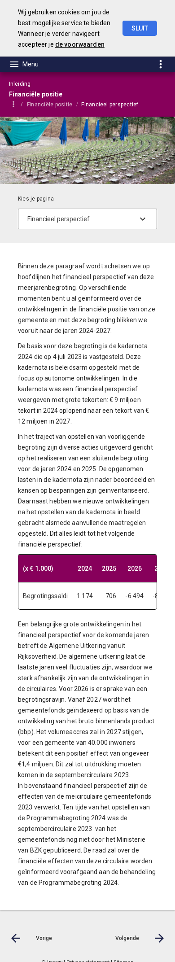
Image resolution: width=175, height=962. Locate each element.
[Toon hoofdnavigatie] (24, 64)
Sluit (139, 28)
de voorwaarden (80, 44)
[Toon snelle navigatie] (160, 64)
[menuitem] (54, 104)
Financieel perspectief (109, 104)
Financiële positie (49, 104)
